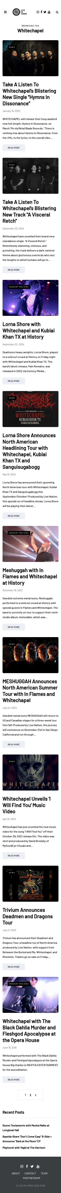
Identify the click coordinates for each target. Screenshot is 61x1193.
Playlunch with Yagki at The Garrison (24, 1147)
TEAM (44, 1173)
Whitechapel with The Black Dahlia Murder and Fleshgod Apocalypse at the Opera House (29, 1030)
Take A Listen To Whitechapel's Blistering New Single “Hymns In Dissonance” (29, 93)
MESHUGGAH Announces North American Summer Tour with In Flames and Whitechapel (30, 690)
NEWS (12, 47)
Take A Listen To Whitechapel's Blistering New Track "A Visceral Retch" (29, 211)
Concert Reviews (19, 287)
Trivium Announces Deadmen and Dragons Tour (28, 916)
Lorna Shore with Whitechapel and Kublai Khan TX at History (29, 330)
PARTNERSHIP (31, 1178)
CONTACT (30, 1173)
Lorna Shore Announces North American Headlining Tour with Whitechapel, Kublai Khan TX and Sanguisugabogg (29, 451)
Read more (14, 147)
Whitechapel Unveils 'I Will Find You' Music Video (27, 805)
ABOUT (16, 1173)
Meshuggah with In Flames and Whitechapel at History (30, 576)
